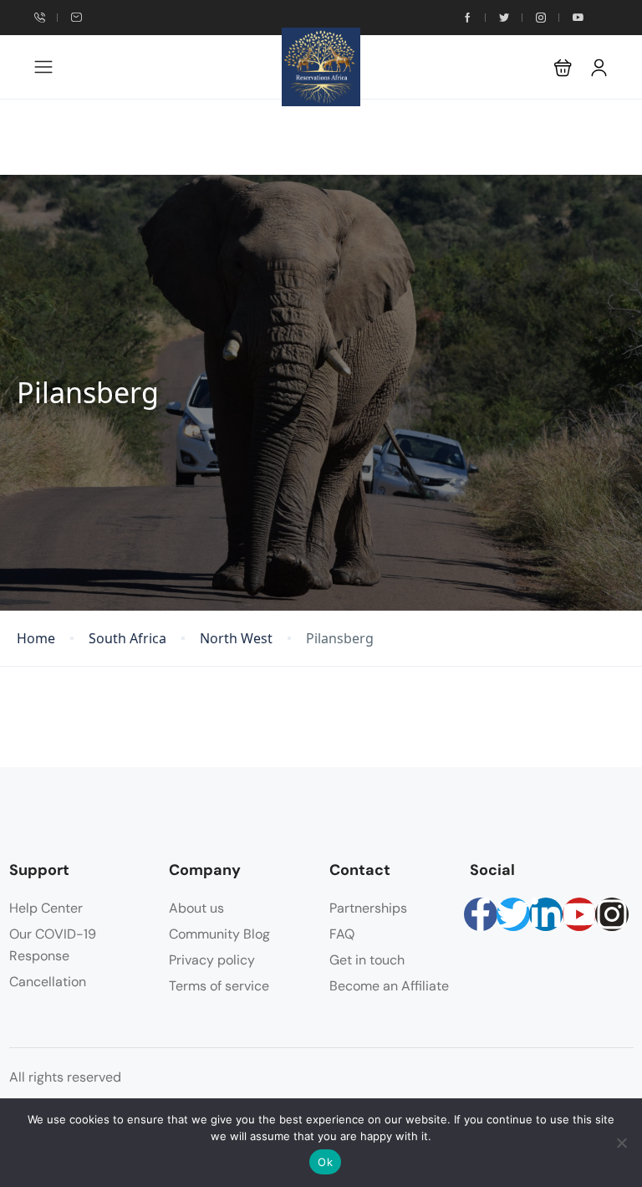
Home (36, 638)
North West (236, 638)
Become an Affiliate (389, 986)
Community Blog (219, 934)
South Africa (127, 638)
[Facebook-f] (480, 914)
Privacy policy (212, 960)
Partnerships (368, 908)
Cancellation (47, 981)
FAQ (341, 934)
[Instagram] (612, 914)
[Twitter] (513, 914)
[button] (563, 67)
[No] (621, 1142)
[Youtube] (579, 914)
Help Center (46, 908)
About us (196, 908)
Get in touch (367, 960)
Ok (325, 1162)
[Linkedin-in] (546, 914)
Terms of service (219, 986)
